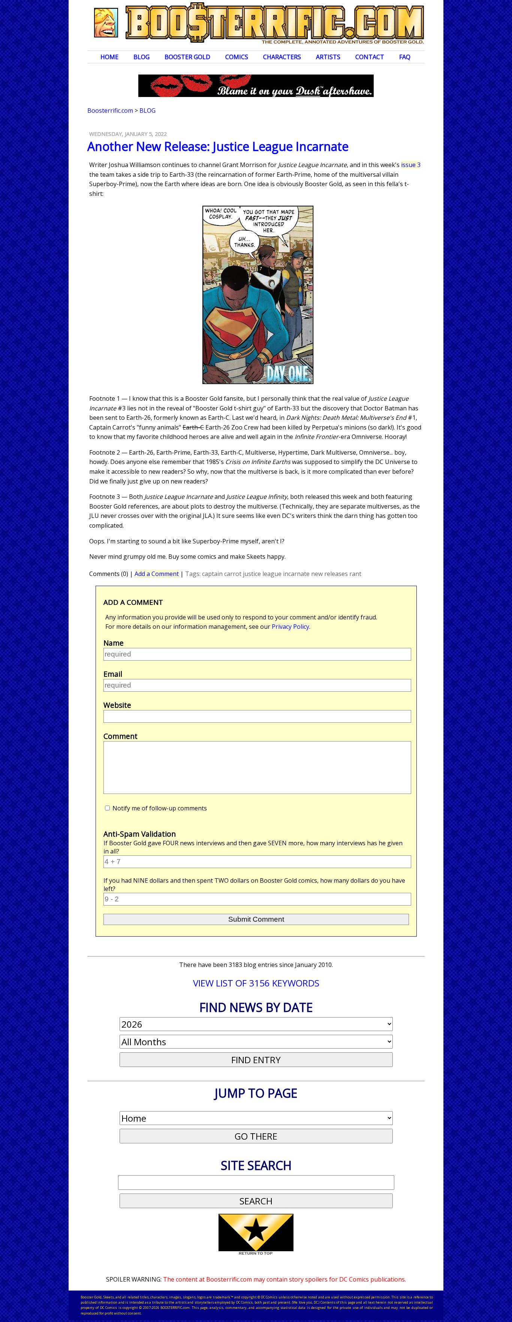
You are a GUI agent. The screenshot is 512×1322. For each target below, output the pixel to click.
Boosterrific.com (110, 110)
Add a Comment (157, 574)
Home (109, 57)
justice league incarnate (276, 574)
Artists (328, 57)
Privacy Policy (290, 626)
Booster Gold (187, 57)
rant (355, 574)
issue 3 (411, 165)
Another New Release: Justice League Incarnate (218, 146)
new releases (329, 574)
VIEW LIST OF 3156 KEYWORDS (256, 983)
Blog (141, 57)
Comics (236, 57)
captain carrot (221, 574)
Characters (282, 57)
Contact (369, 57)
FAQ (404, 57)
